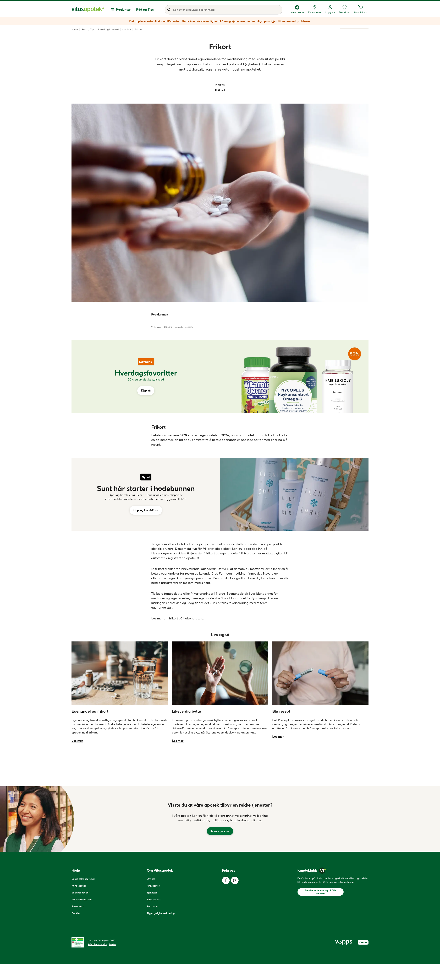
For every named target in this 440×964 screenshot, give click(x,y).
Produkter (123, 10)
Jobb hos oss (154, 899)
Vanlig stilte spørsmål (83, 878)
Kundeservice (79, 885)
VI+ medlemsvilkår (82, 899)
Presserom (152, 906)
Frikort (220, 90)
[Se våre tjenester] (220, 819)
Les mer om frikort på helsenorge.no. (177, 618)
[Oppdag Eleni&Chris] (146, 494)
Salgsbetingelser (81, 892)
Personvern (78, 906)
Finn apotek (153, 885)
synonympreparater (197, 578)
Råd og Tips (145, 10)
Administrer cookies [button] (97, 944)
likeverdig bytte (257, 578)
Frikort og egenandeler (222, 553)
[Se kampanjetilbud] (146, 376)
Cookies (76, 913)
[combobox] (223, 9)
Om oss (151, 878)
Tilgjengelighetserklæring (161, 913)
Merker (112, 944)
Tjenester (152, 892)
